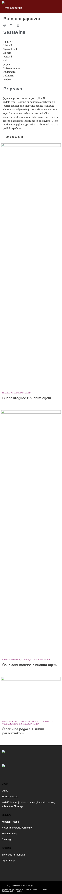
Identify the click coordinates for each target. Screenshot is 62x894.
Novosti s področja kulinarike (17, 827)
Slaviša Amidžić (10, 796)
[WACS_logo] (7, 771)
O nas (5, 790)
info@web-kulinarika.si (13, 854)
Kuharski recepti (10, 821)
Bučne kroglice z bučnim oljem (26, 398)
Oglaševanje (8, 860)
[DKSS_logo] (9, 756)
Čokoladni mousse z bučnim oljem (29, 665)
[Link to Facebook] (47, 885)
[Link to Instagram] (52, 885)
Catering (6, 839)
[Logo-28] (25, 6)
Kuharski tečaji (9, 833)
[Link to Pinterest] (57, 885)
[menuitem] (12, 889)
